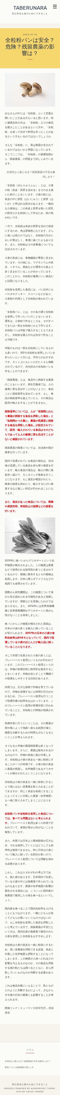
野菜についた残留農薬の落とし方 (19, 1067)
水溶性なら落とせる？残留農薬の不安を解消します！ (28, 1061)
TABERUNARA (30, 8)
